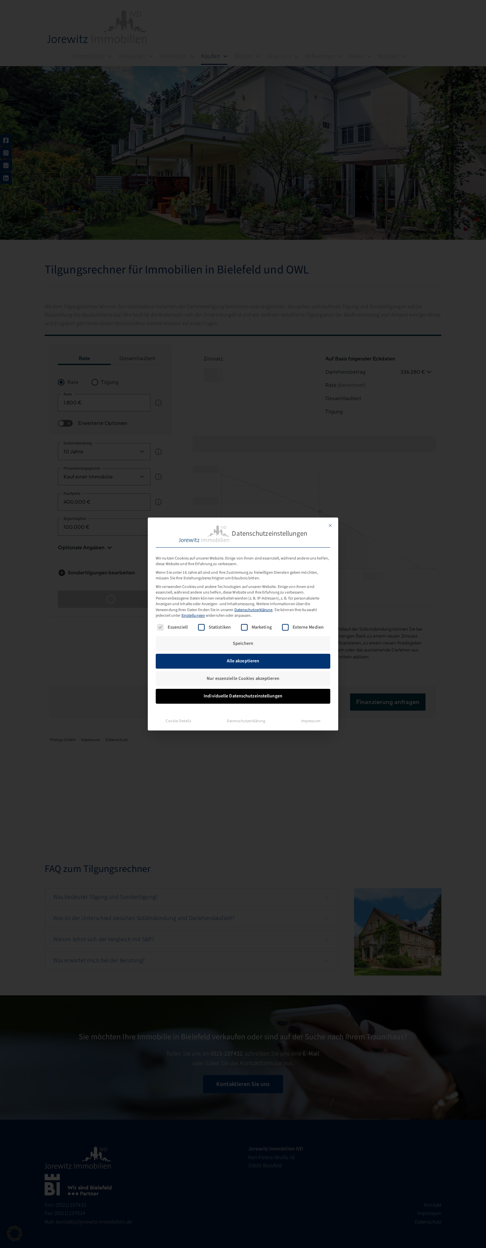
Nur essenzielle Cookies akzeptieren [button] (243, 678)
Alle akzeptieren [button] (243, 661)
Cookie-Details (178, 721)
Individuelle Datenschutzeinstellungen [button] (243, 696)
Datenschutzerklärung (253, 610)
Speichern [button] (243, 643)
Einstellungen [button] (193, 615)
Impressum (310, 721)
